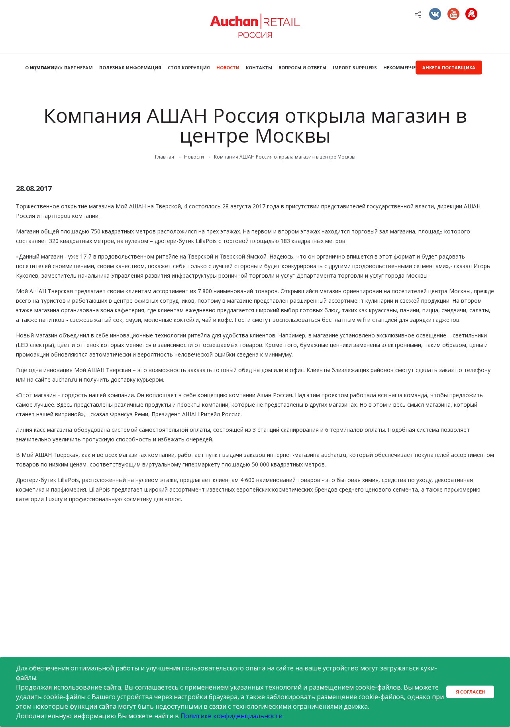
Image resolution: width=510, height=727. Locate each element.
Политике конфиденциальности (231, 715)
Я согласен (470, 692)
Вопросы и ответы (302, 68)
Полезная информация (130, 68)
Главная (164, 157)
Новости (227, 68)
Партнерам (78, 68)
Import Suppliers (355, 68)
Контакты (259, 68)
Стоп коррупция (189, 68)
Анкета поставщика (448, 68)
